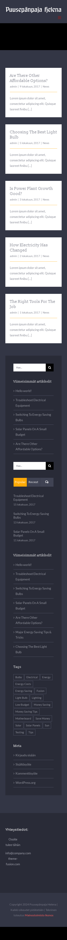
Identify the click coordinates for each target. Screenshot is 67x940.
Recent (33, 482)
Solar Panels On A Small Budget (28, 533)
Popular (20, 482)
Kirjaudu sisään (26, 755)
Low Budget (22, 704)
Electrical (32, 677)
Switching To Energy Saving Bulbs (31, 515)
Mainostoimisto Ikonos (39, 915)
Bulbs (18, 677)
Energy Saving (23, 690)
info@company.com (18, 853)
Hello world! (24, 391)
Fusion (40, 690)
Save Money (43, 718)
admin (13, 86)
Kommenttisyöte (27, 773)
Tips (30, 732)
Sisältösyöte (23, 764)
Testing (19, 732)
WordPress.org (26, 782)
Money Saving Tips (26, 711)
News (46, 86)
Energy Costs (23, 683)
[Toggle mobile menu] (60, 17)
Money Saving (42, 704)
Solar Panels (33, 725)
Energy (46, 677)
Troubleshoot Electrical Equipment (28, 497)
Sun (47, 725)
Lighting (36, 697)
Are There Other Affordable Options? (29, 78)
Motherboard (23, 718)
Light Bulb (21, 697)
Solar (18, 725)
